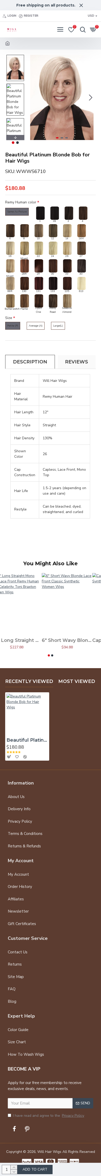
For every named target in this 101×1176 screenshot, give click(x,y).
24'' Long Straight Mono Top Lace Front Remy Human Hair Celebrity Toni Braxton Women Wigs (25, 640)
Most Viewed (76, 681)
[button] (33, 97)
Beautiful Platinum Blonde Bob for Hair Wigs (27, 740)
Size (8, 317)
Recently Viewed (29, 681)
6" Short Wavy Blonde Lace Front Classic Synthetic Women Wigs (76, 640)
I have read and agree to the (48, 1115)
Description (30, 362)
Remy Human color (20, 202)
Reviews (76, 362)
